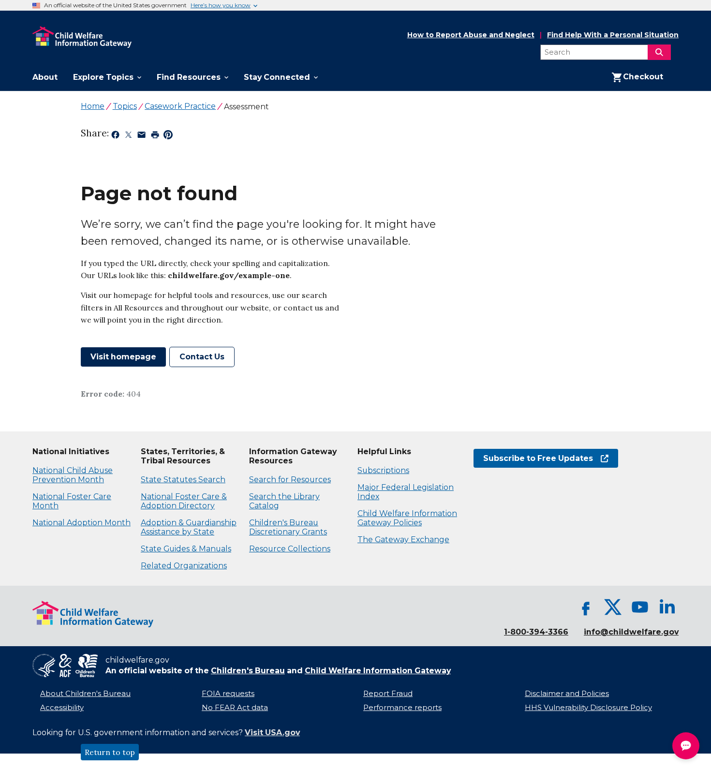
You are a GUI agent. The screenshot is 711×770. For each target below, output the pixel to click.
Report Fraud (388, 693)
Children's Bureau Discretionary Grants (288, 527)
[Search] (659, 52)
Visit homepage (123, 356)
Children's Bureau (248, 670)
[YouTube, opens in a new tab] (640, 607)
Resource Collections (289, 548)
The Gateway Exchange (403, 539)
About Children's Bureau (85, 693)
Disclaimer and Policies (567, 693)
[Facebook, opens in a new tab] (585, 607)
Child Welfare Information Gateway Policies (407, 518)
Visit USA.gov (272, 732)
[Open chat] (685, 745)
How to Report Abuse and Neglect (470, 35)
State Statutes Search (183, 479)
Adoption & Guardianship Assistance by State (189, 527)
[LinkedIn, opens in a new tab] (667, 607)
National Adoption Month (81, 522)
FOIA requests (228, 693)
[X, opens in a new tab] (612, 607)
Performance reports (402, 707)
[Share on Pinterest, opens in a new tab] (168, 136)
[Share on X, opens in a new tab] (128, 136)
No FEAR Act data (235, 707)
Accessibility (62, 707)
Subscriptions (383, 470)
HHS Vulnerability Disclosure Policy (588, 707)
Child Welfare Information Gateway (378, 670)
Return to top (110, 752)
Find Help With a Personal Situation (613, 35)
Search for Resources (290, 479)
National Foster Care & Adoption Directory (184, 501)
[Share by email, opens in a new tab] (141, 136)
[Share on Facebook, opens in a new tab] (115, 136)
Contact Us (201, 356)
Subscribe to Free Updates (533, 458)
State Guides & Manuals (186, 548)
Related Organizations (184, 565)
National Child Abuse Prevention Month (72, 475)
